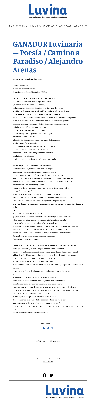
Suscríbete (21, 26)
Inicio (11, 26)
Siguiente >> (55, 341)
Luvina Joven (65, 26)
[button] (86, 26)
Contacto (78, 26)
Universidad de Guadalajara (48, 358)
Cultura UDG (48, 362)
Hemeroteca (35, 26)
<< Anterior (40, 341)
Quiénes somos (50, 26)
